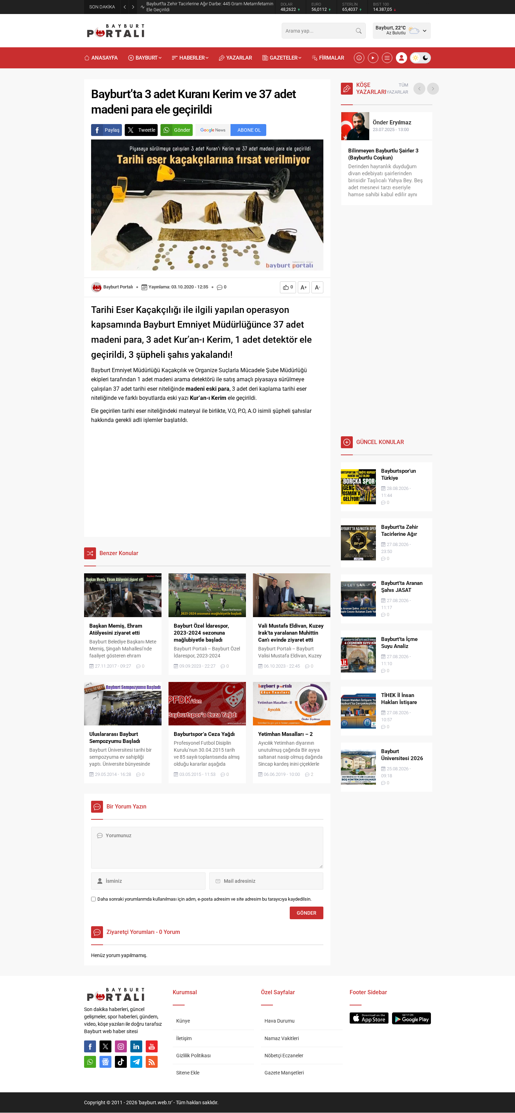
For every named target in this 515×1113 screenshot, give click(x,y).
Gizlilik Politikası (193, 1055)
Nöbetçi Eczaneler (284, 1055)
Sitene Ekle (187, 1073)
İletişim (184, 1038)
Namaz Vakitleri (282, 1038)
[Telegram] (136, 1062)
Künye (183, 1021)
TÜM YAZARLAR (397, 88)
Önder (392, 122)
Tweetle (146, 130)
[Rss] (152, 1062)
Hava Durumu (280, 1021)
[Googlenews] (105, 1062)
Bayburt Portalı (118, 286)
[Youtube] (152, 1046)
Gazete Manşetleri (284, 1073)
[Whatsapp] (90, 1062)
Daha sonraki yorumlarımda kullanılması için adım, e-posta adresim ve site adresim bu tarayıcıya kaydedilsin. (204, 899)
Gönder (182, 130)
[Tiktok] (121, 1062)
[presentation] (419, 89)
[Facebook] (90, 1046)
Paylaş (112, 130)
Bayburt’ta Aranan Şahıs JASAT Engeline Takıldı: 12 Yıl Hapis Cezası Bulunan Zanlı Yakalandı (205, 6)
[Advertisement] (207, 481)
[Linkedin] (136, 1046)
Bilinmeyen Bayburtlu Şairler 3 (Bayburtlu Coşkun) (383, 154)
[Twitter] (105, 1046)
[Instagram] (121, 1046)
